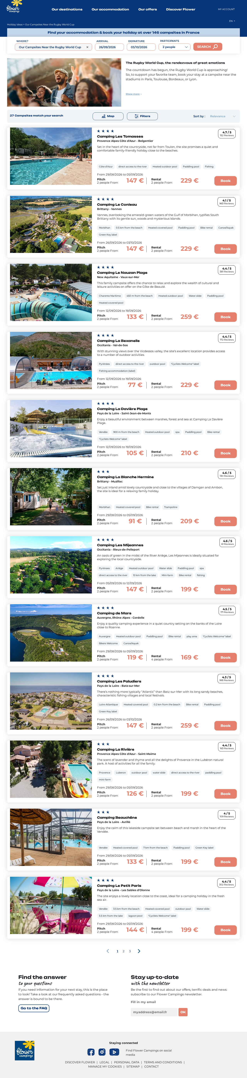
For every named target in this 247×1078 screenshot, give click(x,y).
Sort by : (199, 116)
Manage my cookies (105, 1066)
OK (183, 1012)
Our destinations (67, 9)
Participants (169, 40)
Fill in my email (143, 1002)
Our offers (147, 9)
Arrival (102, 41)
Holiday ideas (15, 24)
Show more (133, 93)
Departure (136, 41)
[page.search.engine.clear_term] (87, 47)
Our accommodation (110, 9)
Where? (22, 41)
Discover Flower (180, 9)
